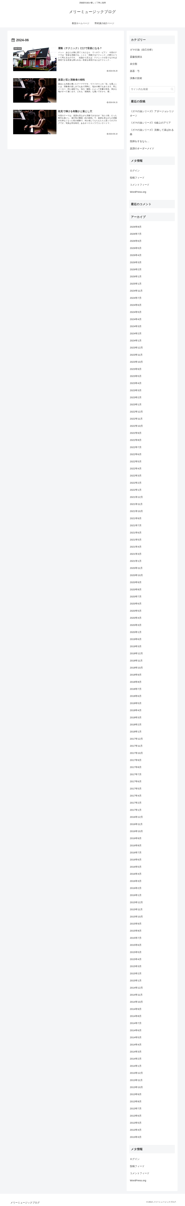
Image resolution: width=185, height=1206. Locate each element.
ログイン (135, 170)
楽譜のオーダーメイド (142, 148)
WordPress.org (138, 192)
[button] (172, 89)
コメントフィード (139, 184)
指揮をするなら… (139, 141)
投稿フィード (137, 177)
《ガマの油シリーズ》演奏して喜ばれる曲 (152, 132)
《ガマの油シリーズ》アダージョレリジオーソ (152, 113)
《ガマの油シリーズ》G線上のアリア (150, 122)
